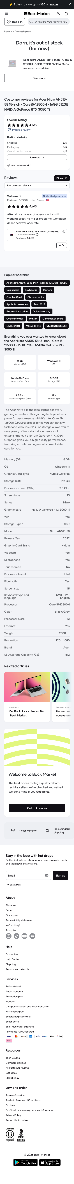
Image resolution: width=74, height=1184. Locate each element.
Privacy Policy (13, 1115)
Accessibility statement (19, 920)
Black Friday (12, 1077)
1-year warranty (14, 991)
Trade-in (10, 1001)
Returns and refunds (17, 969)
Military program (15, 1011)
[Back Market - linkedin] (32, 936)
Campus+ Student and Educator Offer (27, 1006)
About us (11, 905)
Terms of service (15, 1095)
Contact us (12, 954)
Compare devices (16, 1062)
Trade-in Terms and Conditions (23, 1100)
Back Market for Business (20, 1026)
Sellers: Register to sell (18, 1016)
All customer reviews (17, 1067)
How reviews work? (21, 165)
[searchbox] (51, 21)
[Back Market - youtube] (24, 936)
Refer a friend (13, 986)
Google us (42, 791)
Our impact (12, 915)
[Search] (31, 21)
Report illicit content (17, 1120)
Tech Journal (13, 1057)
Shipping (11, 964)
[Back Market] (37, 13)
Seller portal (12, 1021)
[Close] (70, 4)
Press (9, 910)
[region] (37, 697)
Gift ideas (11, 1072)
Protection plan (14, 996)
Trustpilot (11, 930)
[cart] (66, 13)
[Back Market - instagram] (8, 936)
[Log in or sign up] (58, 13)
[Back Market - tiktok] (16, 936)
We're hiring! (13, 925)
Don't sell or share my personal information (30, 1110)
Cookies (10, 1105)
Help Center (13, 959)
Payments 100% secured (20, 1031)
